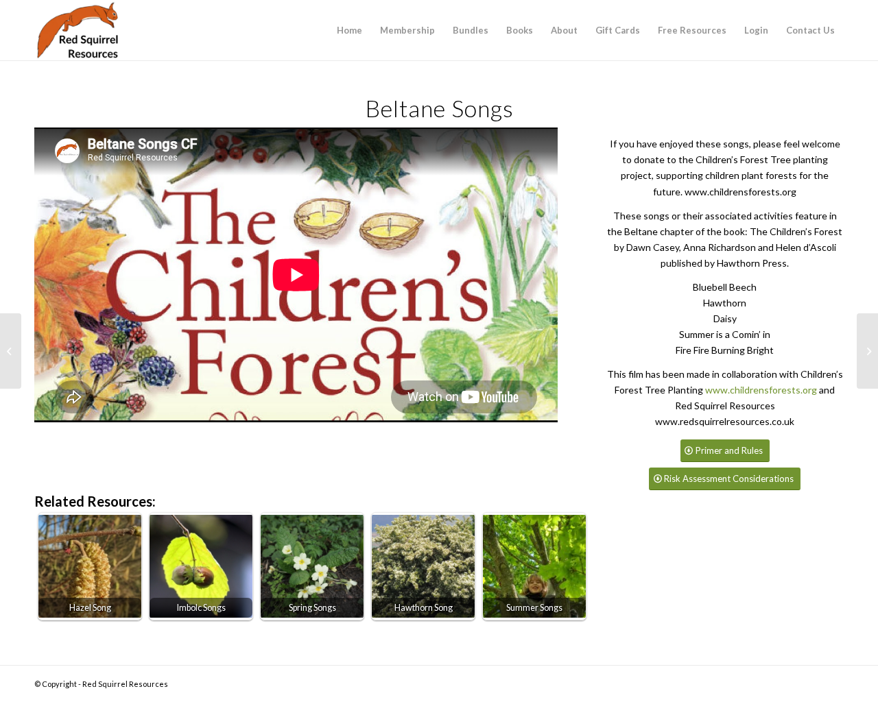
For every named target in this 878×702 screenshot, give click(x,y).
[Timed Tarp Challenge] (867, 351)
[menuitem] (349, 30)
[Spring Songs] (10, 351)
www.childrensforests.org (761, 390)
